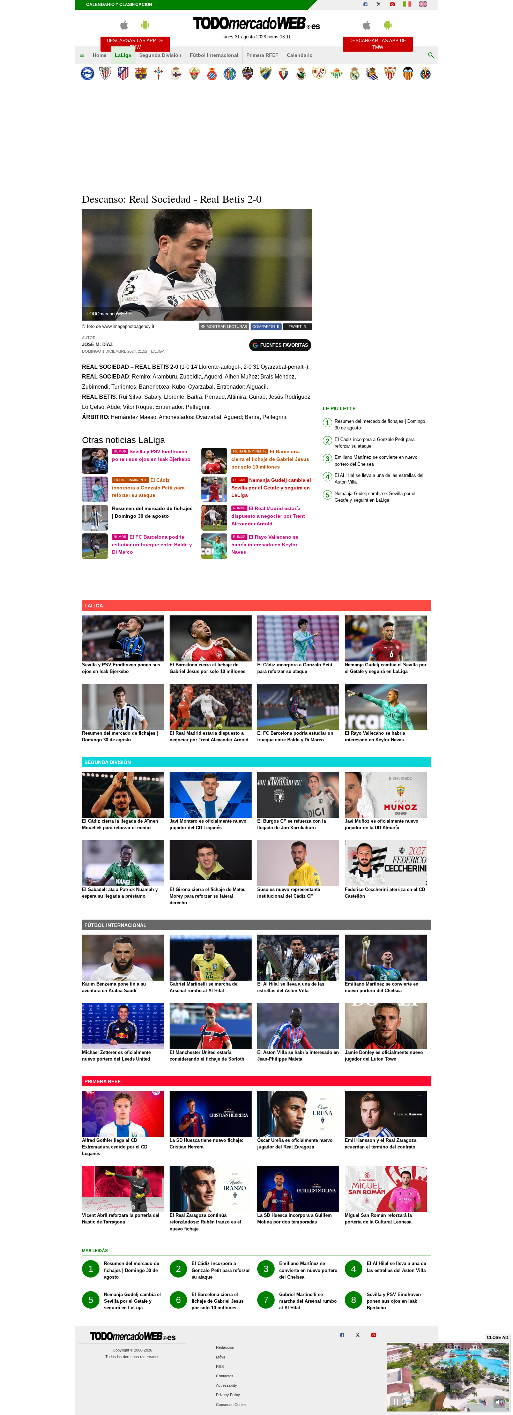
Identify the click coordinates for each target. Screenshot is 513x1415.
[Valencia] (408, 73)
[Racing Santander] (301, 73)
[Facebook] (365, 5)
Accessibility (226, 1386)
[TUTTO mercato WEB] (407, 4)
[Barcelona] (141, 73)
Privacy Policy (228, 1395)
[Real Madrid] (354, 73)
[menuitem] (82, 55)
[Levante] (247, 73)
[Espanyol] (212, 73)
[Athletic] (105, 73)
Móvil (220, 1357)
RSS (220, 1366)
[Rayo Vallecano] (319, 73)
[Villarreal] (425, 73)
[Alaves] (87, 73)
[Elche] (194, 73)
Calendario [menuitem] (300, 55)
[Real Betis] (336, 73)
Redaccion (225, 1348)
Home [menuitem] (99, 55)
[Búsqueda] (431, 55)
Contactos (224, 1376)
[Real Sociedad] (372, 73)
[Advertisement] (256, 135)
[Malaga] (265, 73)
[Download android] (145, 28)
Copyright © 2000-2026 (132, 1350)
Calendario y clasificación (119, 4)
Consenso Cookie (231, 1404)
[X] (379, 5)
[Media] (392, 5)
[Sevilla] (390, 73)
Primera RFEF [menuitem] (262, 55)
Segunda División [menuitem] (160, 55)
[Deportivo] (176, 73)
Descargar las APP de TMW (135, 44)
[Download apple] (124, 28)
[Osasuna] (283, 73)
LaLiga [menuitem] (123, 55)
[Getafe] (230, 73)
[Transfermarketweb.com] (423, 4)
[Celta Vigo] (158, 73)
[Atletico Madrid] (123, 73)
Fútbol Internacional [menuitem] (214, 55)
